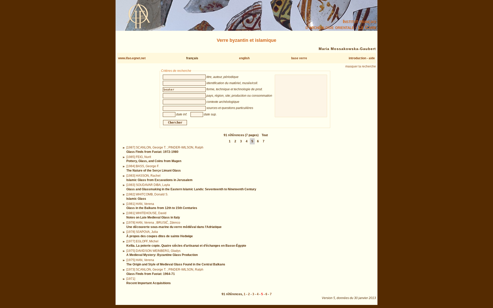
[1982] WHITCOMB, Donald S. (147, 194)
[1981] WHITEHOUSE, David (146, 213)
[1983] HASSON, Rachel (143, 175)
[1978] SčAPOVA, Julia (142, 232)
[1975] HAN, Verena (140, 260)
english (244, 58)
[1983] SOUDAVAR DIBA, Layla (148, 185)
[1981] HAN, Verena (140, 204)
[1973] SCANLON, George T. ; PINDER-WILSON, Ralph (164, 269)
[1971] (130, 279)
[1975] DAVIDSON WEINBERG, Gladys (153, 251)
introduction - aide (362, 58)
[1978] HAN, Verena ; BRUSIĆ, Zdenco (153, 222)
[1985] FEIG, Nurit (138, 157)
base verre (299, 58)
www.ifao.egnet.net (132, 58)
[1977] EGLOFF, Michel (142, 241)
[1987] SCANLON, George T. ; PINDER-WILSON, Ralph (164, 147)
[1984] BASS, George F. (142, 166)
